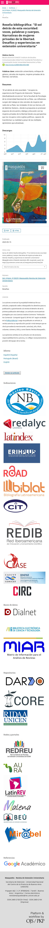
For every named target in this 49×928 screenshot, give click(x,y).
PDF (7, 231)
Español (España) (10, 355)
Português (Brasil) (11, 358)
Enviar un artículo (12, 373)
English (7, 362)
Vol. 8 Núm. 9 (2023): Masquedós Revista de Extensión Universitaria (21, 11)
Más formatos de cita (11, 267)
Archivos (12, 8)
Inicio (4, 8)
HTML (17, 231)
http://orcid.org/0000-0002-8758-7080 (17, 65)
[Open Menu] (2, 2)
